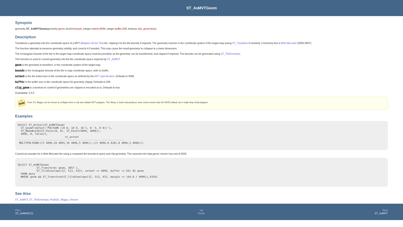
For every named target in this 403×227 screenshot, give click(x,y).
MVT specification (104, 76)
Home (201, 213)
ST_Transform (240, 43)
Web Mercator (289, 43)
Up (201, 210)
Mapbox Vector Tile (92, 43)
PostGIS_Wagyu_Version (64, 199)
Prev (17, 210)
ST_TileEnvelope (230, 53)
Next (385, 210)
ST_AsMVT (113, 59)
